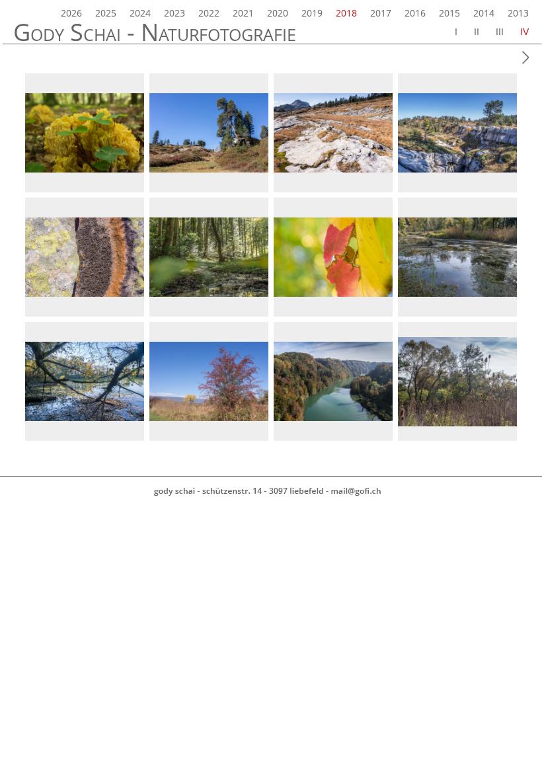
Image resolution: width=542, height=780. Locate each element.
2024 (140, 13)
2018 (346, 13)
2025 (105, 13)
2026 (71, 13)
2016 (415, 13)
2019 (312, 13)
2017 (380, 13)
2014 (483, 13)
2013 (518, 13)
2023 (174, 13)
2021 (243, 13)
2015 (449, 13)
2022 (208, 13)
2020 (277, 13)
